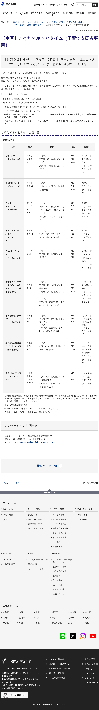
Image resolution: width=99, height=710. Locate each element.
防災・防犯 (8, 509)
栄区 (38, 618)
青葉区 (6, 612)
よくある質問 (90, 659)
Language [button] (50, 5)
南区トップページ (40, 22)
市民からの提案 (91, 664)
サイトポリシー (91, 678)
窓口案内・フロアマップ (59, 664)
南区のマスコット (36, 569)
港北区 (22, 618)
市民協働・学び (35, 524)
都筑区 (71, 618)
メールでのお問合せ (57, 678)
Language (89, 669)
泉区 (38, 612)
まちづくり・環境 (36, 528)
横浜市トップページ (20, 22)
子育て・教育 (57, 22)
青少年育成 (57, 542)
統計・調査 (57, 585)
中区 (21, 623)
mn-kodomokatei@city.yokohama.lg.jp (36, 442)
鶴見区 (88, 618)
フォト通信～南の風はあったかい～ (62, 561)
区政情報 (56, 553)
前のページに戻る (11, 483)
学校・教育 (57, 547)
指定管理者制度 (59, 571)
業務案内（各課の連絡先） (60, 669)
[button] (50, 466)
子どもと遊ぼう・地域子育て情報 (26, 25)
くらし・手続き (34, 509)
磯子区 (55, 612)
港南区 (6, 618)
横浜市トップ (39, 5)
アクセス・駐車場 (56, 659)
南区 (87, 623)
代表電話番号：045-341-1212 (17, 688)
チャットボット (63, 5)
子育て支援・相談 (74, 22)
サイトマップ (90, 673)
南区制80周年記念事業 (38, 560)
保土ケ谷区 (57, 623)
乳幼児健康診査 (59, 520)
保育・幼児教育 (59, 533)
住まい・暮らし (35, 515)
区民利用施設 (9, 564)
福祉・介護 (82, 515)
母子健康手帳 (58, 515)
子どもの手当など (60, 524)
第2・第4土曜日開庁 (57, 673)
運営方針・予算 (59, 567)
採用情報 (56, 576)
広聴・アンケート (60, 594)
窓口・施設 (8, 553)
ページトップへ (49, 493)
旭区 (21, 612)
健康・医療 (82, 520)
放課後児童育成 (59, 537)
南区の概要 (33, 564)
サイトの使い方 (91, 682)
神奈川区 (72, 612)
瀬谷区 (55, 618)
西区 (38, 623)
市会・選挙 (57, 580)
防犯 (5, 520)
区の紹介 (31, 553)
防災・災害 (8, 515)
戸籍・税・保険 (35, 520)
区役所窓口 (8, 560)
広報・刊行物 (58, 589)
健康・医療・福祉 (84, 509)
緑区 (70, 623)
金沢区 (88, 612)
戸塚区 (6, 623)
